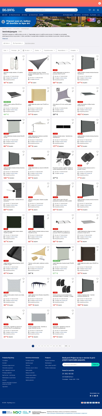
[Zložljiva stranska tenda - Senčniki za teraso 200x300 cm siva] (38, 323)
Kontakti (4, 363)
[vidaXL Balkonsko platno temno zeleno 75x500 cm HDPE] (14, 228)
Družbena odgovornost (8, 365)
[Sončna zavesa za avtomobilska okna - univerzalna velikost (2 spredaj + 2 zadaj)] (63, 292)
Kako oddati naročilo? (50, 365)
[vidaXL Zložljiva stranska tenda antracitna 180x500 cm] (88, 196)
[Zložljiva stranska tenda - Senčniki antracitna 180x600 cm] (88, 292)
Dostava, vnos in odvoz (32, 368)
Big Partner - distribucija (8, 375)
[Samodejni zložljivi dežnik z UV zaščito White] (14, 69)
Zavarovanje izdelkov (31, 375)
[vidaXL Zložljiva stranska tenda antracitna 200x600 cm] (14, 165)
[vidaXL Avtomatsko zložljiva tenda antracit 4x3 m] (88, 101)
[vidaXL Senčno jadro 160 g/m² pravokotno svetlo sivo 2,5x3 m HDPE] (63, 196)
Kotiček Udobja (63, 78)
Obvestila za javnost (7, 368)
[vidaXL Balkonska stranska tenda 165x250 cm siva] (14, 133)
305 (66, 346)
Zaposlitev (5, 386)
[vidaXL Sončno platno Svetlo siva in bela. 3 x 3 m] (14, 292)
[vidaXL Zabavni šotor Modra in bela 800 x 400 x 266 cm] (38, 292)
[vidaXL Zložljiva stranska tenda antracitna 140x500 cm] (88, 133)
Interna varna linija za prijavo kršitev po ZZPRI (9, 383)
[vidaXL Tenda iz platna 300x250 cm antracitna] (14, 101)
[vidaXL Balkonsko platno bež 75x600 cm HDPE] (38, 101)
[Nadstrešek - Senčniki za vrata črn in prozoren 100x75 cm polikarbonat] (14, 323)
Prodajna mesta (30, 360)
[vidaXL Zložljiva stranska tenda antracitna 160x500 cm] (88, 69)
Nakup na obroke (30, 372)
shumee (61, 109)
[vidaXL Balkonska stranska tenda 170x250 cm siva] (63, 260)
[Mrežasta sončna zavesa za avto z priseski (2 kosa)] (88, 165)
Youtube (95, 395)
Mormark (37, 79)
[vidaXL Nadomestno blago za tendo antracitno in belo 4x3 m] (88, 228)
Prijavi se (95, 364)
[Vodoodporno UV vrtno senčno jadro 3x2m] (63, 101)
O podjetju (5, 360)
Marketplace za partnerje (9, 377)
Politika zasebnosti (30, 377)
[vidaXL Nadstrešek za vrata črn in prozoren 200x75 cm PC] (63, 69)
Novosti (4, 380)
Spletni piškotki (30, 380)
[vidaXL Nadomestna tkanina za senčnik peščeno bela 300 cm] (38, 133)
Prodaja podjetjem (7, 372)
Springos (62, 173)
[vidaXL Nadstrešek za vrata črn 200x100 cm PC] (38, 165)
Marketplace (48, 363)
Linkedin (97, 395)
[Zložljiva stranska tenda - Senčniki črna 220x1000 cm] (63, 133)
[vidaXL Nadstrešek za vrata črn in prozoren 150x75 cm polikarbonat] (63, 228)
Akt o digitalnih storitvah (8, 370)
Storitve (28, 365)
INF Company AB (14, 78)
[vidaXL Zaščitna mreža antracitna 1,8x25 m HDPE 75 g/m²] (14, 260)
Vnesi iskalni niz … (36, 10)
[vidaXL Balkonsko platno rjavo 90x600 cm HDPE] (88, 260)
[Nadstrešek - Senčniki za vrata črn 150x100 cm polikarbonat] (63, 323)
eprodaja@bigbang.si (67, 376)
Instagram (92, 395)
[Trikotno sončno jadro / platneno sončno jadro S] (38, 260)
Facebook (90, 395)
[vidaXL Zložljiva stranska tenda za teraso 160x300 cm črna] (38, 228)
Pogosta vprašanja (50, 360)
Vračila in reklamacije (50, 368)
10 (59, 346)
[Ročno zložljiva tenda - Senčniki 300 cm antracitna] (14, 196)
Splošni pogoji (29, 363)
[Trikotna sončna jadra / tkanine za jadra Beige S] (38, 196)
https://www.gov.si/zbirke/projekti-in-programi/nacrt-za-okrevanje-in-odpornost (67, 413)
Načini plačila (29, 370)
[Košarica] (98, 10)
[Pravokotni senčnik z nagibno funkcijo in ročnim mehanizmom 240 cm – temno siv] (63, 165)
